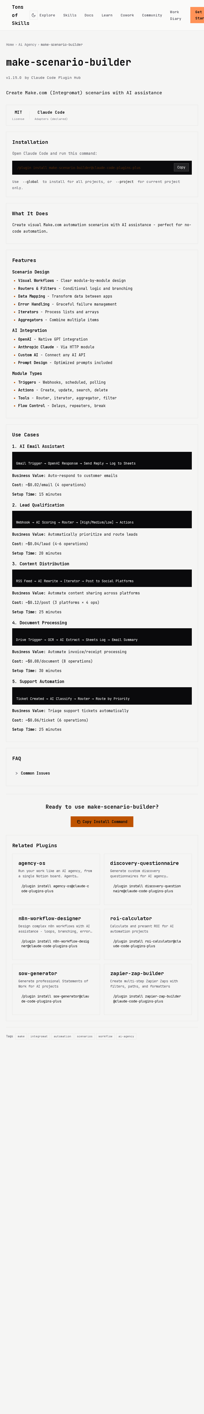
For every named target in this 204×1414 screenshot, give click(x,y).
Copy (181, 167)
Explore (47, 15)
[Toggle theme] (34, 15)
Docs (89, 15)
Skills (70, 15)
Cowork (127, 15)
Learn (107, 15)
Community (152, 15)
